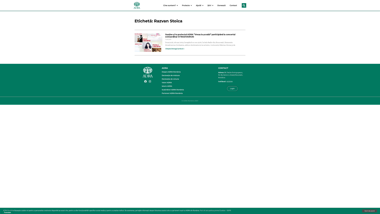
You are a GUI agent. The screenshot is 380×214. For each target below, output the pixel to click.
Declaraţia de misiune (171, 75)
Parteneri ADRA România (172, 93)
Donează (221, 5)
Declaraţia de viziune (170, 79)
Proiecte (186, 5)
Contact (233, 5)
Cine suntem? (169, 5)
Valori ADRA (167, 83)
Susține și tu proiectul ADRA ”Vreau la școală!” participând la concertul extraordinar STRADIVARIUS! (200, 35)
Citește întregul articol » (174, 49)
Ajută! (198, 5)
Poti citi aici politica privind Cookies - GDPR (215, 210)
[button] (244, 5)
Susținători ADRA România (173, 90)
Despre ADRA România (171, 72)
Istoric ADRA (167, 86)
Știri (209, 5)
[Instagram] (150, 81)
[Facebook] (145, 81)
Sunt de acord (370, 211)
